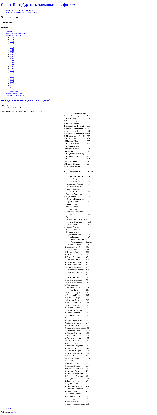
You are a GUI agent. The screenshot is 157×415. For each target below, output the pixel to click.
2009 (12, 71)
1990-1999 (14, 91)
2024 (12, 40)
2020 (12, 48)
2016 (12, 56)
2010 (12, 69)
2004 (12, 81)
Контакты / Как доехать (15, 96)
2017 (12, 54)
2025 (12, 38)
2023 (12, 42)
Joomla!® (14, 412)
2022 (12, 44)
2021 (12, 46)
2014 (12, 60)
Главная (9, 31)
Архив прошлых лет (13, 35)
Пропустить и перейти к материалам (20, 10)
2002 (12, 85)
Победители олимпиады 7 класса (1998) (25, 100)
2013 (12, 62)
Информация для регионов (16, 33)
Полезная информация (14, 93)
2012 (12, 64)
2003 (12, 83)
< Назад (9, 408)
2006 (12, 77)
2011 (12, 67)
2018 (12, 52)
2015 (12, 58)
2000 (12, 89)
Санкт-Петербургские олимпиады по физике (38, 4)
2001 (12, 87)
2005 (12, 79)
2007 (12, 75)
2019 (12, 50)
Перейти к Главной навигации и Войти (21, 12)
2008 (12, 73)
